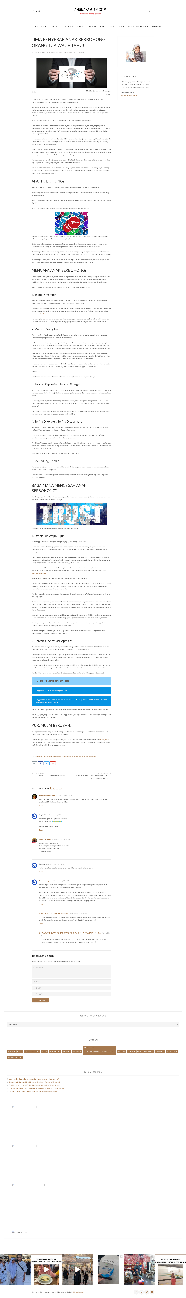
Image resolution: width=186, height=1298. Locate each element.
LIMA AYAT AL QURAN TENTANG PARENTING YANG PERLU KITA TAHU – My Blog (70, 933)
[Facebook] (33, 11)
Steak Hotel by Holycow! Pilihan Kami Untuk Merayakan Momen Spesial (34, 1085)
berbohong (56, 756)
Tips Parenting (106, 1051)
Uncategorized (13, 1057)
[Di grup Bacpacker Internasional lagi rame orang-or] (15, 1269)
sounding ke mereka (39, 573)
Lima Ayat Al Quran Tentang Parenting (53, 913)
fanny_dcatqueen (46, 881)
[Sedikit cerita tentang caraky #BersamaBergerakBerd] (46, 1269)
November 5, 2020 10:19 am (58, 815)
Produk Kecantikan (144, 1051)
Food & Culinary (30, 1051)
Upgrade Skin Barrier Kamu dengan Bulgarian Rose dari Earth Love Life (34, 1079)
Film (18, 1051)
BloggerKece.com (78, 1292)
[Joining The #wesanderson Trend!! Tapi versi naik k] (170, 1269)
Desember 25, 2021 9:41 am (78, 913)
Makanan (76, 1051)
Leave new (56, 788)
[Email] (152, 1292)
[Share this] (40, 763)
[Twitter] (36, 11)
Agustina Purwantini (47, 795)
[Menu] (154, 11)
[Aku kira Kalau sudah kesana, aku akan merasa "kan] (77, 1269)
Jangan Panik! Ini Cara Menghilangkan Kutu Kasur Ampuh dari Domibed (34, 1082)
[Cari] (149, 11)
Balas (41, 805)
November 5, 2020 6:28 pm (61, 839)
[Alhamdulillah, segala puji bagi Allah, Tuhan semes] (108, 1269)
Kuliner (65, 1051)
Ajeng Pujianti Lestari (55, 52)
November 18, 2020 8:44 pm (62, 881)
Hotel (43, 1051)
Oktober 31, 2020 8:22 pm (64, 795)
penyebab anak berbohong (87, 756)
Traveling (170, 1051)
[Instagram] (39, 11)
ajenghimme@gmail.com (129, 95)
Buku (10, 1051)
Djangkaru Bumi (45, 839)
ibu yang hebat (104, 739)
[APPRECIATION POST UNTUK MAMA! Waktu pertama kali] (139, 1269)
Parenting (69, 52)
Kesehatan (53, 1051)
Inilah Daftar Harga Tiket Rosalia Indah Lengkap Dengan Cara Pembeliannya (36, 1088)
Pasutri (119, 1051)
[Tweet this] (47, 763)
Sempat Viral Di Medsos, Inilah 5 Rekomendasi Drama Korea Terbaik (33, 1091)
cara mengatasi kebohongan (69, 756)
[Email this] (34, 763)
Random (159, 1051)
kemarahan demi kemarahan (41, 314)
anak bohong (48, 756)
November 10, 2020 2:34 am (55, 864)
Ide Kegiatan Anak (91, 1051)
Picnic (130, 1051)
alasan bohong (38, 756)
